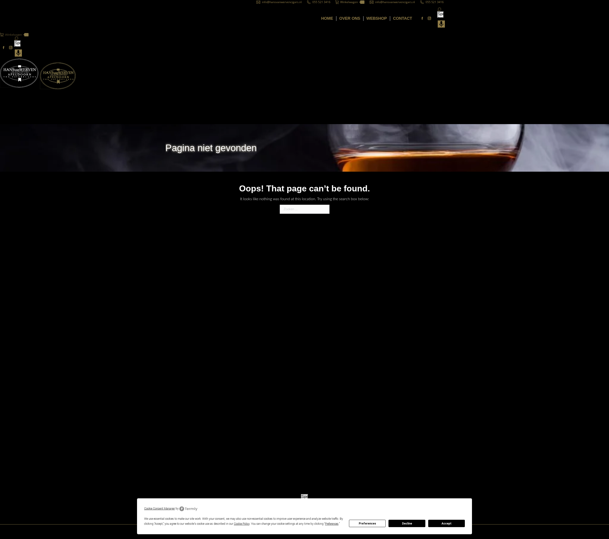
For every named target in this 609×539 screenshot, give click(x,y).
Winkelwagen (351, 2)
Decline (407, 523)
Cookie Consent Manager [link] (159, 508)
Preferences (367, 523)
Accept (447, 523)
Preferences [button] (332, 523)
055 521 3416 (321, 2)
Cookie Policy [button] (242, 523)
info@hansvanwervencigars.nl (282, 2)
